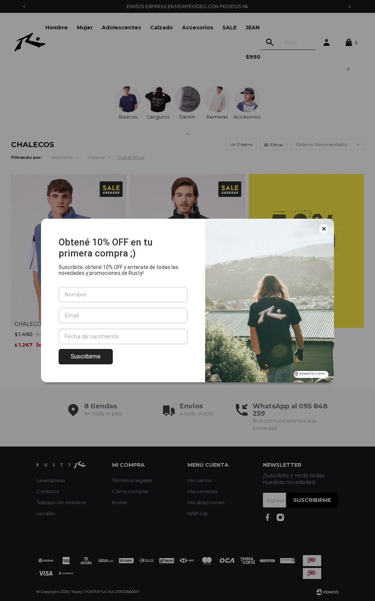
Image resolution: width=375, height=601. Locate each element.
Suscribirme (86, 356)
